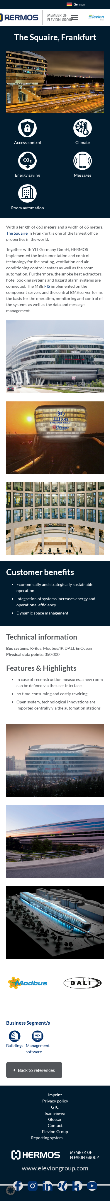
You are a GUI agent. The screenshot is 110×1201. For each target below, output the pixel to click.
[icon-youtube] (92, 1186)
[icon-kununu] (77, 1186)
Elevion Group (55, 1131)
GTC (55, 1107)
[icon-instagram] (33, 1186)
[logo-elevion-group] (96, 18)
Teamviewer (55, 1113)
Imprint (55, 1094)
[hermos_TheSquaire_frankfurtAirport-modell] (55, 922)
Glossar (55, 1119)
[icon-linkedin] (48, 1186)
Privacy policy (55, 1100)
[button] (74, 17)
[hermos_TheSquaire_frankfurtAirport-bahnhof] (55, 356)
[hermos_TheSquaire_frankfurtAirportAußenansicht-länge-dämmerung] (55, 841)
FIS (47, 286)
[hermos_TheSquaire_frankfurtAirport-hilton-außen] (55, 760)
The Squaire (17, 233)
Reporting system (47, 1137)
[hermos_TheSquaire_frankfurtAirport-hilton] (55, 437)
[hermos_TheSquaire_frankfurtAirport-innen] (55, 518)
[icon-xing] (62, 1186)
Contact (55, 1125)
